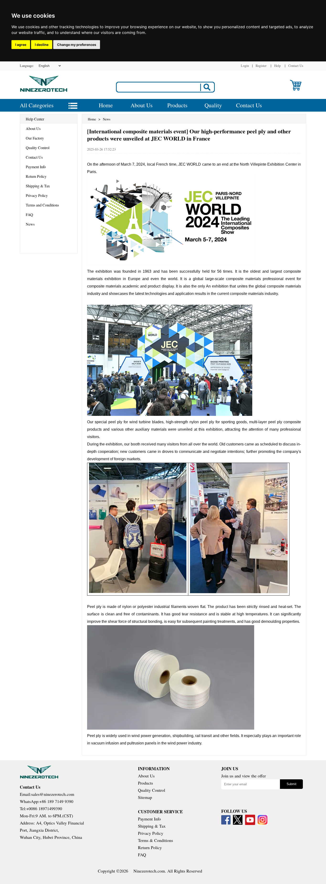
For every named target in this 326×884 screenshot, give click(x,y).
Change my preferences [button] (76, 45)
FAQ (29, 214)
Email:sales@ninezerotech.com (47, 794)
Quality (213, 105)
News (30, 224)
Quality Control (37, 147)
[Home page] (44, 90)
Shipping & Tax (38, 185)
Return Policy (36, 176)
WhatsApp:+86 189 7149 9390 (46, 801)
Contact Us (295, 65)
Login (245, 65)
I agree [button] (20, 45)
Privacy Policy (37, 195)
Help (277, 65)
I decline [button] (41, 45)
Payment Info (36, 166)
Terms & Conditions (155, 840)
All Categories (36, 105)
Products (177, 105)
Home (106, 105)
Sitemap (145, 797)
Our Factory (35, 138)
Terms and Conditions (42, 204)
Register (261, 65)
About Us (141, 105)
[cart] (295, 89)
